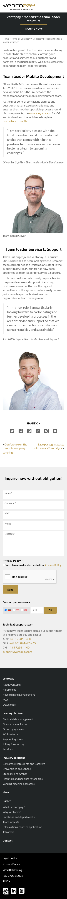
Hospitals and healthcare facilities (23, 778)
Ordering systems (13, 729)
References (9, 689)
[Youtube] (21, 890)
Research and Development (19, 694)
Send (10, 589)
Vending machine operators (19, 783)
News (6, 792)
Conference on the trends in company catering (15, 448)
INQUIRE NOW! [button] (34, 28)
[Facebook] (20, 431)
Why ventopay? (12, 812)
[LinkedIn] (38, 431)
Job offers (8, 832)
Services (8, 749)
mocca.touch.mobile (15, 121)
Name (8, 493)
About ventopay (12, 684)
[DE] (8, 610)
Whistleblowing (12, 870)
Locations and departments (19, 817)
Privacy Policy (53, 565)
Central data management (18, 719)
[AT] (16, 610)
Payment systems (13, 739)
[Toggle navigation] (60, 6)
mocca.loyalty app (40, 113)
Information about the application (22, 827)
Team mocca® (11, 822)
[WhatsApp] (29, 431)
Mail (7, 513)
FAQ (5, 699)
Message (9, 533)
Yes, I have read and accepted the (33, 565)
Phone (7, 523)
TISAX (6, 881)
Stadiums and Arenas (15, 773)
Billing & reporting (13, 744)
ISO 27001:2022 (13, 875)
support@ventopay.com (17, 651)
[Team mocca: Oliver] (33, 202)
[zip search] (37, 610)
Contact (8, 840)
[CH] (25, 610)
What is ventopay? (13, 807)
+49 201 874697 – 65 (22, 643)
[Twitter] (12, 431)
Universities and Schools (17, 768)
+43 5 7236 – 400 (20, 638)
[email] (55, 431)
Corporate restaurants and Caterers (24, 763)
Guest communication (15, 724)
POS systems (10, 734)
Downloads (9, 704)
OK (50, 610)
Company (10, 503)
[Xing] (46, 431)
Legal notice (10, 858)
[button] (6, 892)
